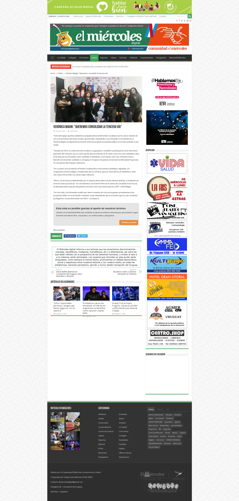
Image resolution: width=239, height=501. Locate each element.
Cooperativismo (146, 58)
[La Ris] (167, 188)
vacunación (168, 422)
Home (52, 57)
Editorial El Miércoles (177, 58)
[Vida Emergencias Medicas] (167, 163)
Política (94, 58)
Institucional (78, 16)
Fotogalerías (161, 58)
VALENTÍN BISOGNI (155, 443)
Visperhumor (124, 457)
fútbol (179, 436)
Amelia (101, 419)
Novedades (123, 440)
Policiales (123, 58)
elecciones (160, 440)
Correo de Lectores (106, 431)
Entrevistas (102, 453)
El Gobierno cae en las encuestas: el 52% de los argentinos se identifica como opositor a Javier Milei (94, 308)
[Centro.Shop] (167, 337)
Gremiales (123, 414)
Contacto (162, 16)
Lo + (168, 409)
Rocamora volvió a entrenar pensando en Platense (124, 272)
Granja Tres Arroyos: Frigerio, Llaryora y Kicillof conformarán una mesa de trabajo (124, 307)
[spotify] (190, 20)
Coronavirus (159, 418)
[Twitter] (182, 20)
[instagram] (187, 20)
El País (100, 449)
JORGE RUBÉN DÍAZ (155, 422)
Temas (151, 409)
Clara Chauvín (153, 436)
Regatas (151, 440)
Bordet (167, 433)
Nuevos (160, 409)
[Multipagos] (167, 264)
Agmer (151, 418)
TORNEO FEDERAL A (173, 440)
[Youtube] (185, 20)
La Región (72, 58)
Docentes (171, 436)
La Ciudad (61, 58)
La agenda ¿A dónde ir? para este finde (141, 16)
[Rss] (177, 20)
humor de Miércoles (156, 433)
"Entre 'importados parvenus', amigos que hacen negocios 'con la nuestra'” (99, 67)
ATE (160, 429)
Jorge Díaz (166, 429)
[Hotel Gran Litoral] (167, 287)
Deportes (104, 58)
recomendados (176, 426)
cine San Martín (154, 447)
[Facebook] (179, 20)
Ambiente (133, 58)
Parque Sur (152, 429)
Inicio (53, 73)
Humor (121, 419)
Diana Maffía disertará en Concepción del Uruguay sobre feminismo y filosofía (69, 273)
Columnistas (108, 16)
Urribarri (182, 433)
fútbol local (177, 443)
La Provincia (84, 58)
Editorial (101, 444)
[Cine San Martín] (167, 211)
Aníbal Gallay (164, 426)
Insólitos (122, 423)
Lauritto (163, 436)
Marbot (174, 433)
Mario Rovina (153, 426)
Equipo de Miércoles (93, 16)
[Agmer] (167, 315)
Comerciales (103, 423)
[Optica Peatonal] (167, 228)
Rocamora (169, 418)
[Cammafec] (167, 246)
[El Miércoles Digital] (119, 36)
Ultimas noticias (125, 453)
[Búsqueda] (190, 16)
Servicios (119, 16)
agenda (177, 422)
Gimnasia (169, 415)
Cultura (113, 58)
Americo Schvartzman (156, 415)
